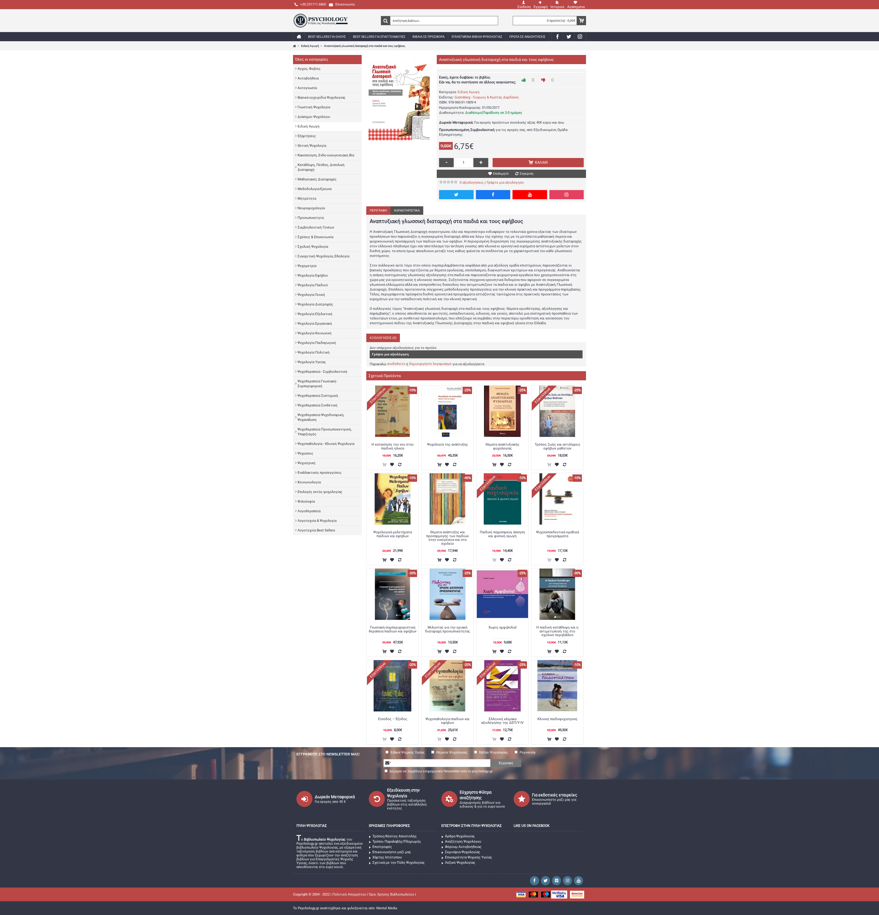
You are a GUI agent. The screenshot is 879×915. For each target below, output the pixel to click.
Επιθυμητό (501, 173)
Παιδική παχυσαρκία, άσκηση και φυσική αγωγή (502, 534)
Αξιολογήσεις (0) (383, 338)
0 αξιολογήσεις (472, 182)
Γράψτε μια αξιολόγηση (505, 182)
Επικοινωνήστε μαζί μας (391, 852)
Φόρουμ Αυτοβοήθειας (463, 847)
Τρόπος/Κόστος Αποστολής (394, 836)
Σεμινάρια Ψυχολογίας (462, 852)
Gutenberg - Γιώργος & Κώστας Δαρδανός (487, 97)
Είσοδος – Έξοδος (392, 719)
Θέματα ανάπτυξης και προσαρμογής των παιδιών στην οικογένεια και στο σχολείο (447, 538)
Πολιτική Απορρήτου (349, 894)
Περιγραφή (378, 210)
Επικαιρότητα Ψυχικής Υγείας (468, 857)
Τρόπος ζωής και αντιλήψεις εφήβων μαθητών (557, 446)
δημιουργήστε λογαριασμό (430, 364)
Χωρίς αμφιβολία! (502, 627)
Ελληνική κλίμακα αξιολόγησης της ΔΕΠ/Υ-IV (502, 721)
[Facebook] (493, 194)
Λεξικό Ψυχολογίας (460, 863)
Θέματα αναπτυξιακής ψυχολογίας (502, 446)
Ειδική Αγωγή (469, 92)
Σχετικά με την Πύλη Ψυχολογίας (398, 863)
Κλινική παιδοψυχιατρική (557, 719)
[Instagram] (566, 194)
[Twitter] (456, 194)
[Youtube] (530, 194)
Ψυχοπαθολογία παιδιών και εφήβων (447, 721)
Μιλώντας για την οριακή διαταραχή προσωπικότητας (447, 629)
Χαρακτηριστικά (407, 210)
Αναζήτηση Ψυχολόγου (463, 841)
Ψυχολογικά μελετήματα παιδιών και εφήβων (392, 534)
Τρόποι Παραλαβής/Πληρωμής (396, 841)
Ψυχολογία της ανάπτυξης (447, 444)
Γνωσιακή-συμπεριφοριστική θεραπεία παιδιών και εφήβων (392, 629)
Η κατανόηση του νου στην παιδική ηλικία (393, 446)
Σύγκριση (526, 173)
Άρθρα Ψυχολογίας (460, 836)
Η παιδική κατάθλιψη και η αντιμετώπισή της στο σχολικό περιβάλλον (557, 631)
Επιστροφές (382, 847)
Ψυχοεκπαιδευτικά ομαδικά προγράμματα (557, 534)
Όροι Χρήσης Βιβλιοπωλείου (391, 894)
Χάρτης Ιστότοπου (387, 857)
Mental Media (386, 908)
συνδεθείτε (396, 364)
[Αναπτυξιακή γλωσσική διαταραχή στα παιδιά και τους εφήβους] (399, 97)
